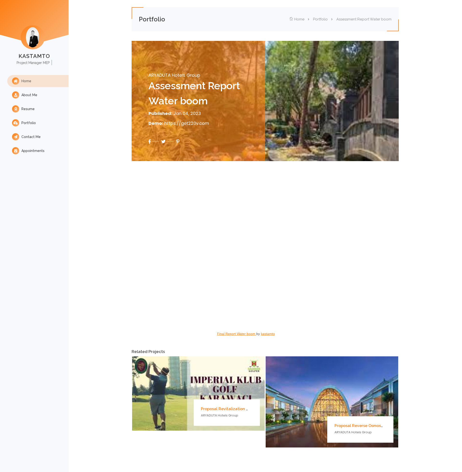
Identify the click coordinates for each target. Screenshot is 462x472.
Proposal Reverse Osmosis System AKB (370, 425)
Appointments (32, 151)
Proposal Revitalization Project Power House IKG (246, 409)
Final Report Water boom (236, 334)
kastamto (268, 334)
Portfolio (28, 123)
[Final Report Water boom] (265, 255)
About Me (28, 95)
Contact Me (30, 137)
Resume (27, 109)
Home (25, 81)
